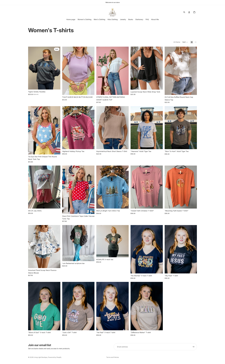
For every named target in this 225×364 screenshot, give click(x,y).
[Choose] (57, 86)
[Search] (184, 12)
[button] (185, 42)
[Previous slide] (31, 68)
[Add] (159, 205)
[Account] (189, 12)
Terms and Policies (112, 357)
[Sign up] (193, 346)
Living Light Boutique (40, 357)
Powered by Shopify (54, 357)
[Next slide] (56, 68)
